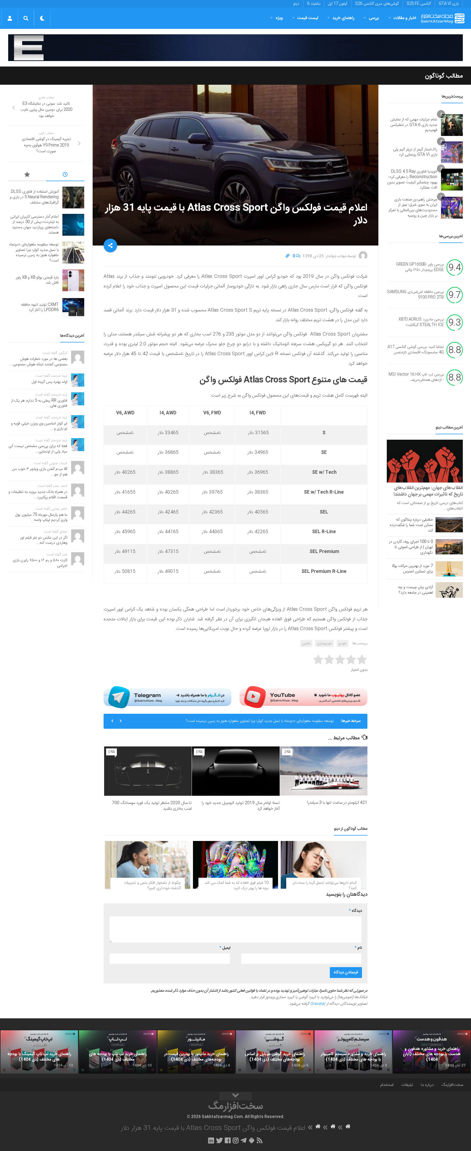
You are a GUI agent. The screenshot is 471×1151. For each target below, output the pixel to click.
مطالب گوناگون (444, 76)
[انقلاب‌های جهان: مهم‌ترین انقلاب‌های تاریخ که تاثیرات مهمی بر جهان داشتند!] (425, 461)
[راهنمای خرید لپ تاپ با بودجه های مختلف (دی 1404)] (117, 1052)
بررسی (374, 18)
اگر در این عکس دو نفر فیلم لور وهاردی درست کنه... (43, 540)
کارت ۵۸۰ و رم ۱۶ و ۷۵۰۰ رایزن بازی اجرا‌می (40, 563)
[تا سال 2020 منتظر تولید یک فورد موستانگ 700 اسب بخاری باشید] (148, 771)
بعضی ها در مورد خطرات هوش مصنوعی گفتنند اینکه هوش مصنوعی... (38, 362)
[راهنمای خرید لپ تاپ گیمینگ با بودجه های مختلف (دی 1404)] (39, 1052)
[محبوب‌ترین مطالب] (27, 175)
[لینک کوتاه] (287, 256)
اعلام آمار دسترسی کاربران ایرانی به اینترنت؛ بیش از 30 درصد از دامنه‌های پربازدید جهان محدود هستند (34, 225)
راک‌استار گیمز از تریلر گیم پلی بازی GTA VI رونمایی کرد (415, 152)
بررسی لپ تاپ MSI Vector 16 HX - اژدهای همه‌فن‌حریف (416, 378)
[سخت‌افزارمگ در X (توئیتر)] (219, 1140)
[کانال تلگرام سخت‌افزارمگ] (243, 1140)
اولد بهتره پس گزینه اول (49, 382)
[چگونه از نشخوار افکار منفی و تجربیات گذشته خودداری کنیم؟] (147, 865)
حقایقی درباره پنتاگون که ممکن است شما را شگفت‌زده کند (411, 525)
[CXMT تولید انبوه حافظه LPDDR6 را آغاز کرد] (73, 307)
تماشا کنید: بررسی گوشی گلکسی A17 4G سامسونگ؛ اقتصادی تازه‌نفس (416, 350)
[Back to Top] (235, 1096)
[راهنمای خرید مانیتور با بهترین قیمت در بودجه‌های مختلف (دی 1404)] (196, 1052)
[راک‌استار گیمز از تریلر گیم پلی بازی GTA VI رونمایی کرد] (452, 152)
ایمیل (224, 948)
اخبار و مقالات (405, 18)
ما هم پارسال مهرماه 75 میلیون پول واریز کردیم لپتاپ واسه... (41, 518)
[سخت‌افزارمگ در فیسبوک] (228, 1140)
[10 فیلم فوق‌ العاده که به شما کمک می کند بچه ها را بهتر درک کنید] (235, 865)
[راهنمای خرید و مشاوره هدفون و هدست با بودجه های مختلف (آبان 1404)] (431, 1052)
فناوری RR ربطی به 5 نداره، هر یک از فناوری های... (39, 403)
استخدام (387, 1085)
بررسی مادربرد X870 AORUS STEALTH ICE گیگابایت (421, 323)
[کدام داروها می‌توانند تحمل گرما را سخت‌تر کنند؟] (323, 865)
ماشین (306, 643)
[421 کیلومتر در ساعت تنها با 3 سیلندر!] (323, 770)
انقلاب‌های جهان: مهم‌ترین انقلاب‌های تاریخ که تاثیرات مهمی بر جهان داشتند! (428, 491)
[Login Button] (10, 18)
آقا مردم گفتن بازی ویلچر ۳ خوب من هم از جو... (39, 472)
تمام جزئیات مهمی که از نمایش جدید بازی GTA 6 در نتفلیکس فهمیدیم (413, 124)
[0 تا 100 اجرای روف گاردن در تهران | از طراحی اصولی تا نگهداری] (449, 546)
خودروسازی (324, 643)
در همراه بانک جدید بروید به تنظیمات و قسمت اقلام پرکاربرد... (37, 495)
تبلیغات (407, 1085)
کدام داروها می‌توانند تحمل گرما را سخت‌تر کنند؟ (325, 886)
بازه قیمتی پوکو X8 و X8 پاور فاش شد (37, 280)
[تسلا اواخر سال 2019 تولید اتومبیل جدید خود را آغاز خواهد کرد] (235, 771)
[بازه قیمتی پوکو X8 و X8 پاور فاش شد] (73, 280)
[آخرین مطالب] (65, 175)
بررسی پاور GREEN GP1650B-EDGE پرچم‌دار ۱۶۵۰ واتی (420, 268)
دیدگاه (355, 911)
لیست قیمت (307, 18)
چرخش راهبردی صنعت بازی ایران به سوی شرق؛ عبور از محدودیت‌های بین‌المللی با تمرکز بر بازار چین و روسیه (412, 207)
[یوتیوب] (303, 697)
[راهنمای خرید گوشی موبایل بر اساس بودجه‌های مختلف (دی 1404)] (274, 1052)
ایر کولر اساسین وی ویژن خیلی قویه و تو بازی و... (39, 426)
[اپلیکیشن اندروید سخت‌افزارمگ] (251, 1140)
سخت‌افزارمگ (452, 1085)
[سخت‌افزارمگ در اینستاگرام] (235, 1140)
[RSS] (259, 1140)
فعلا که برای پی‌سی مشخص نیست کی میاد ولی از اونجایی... (37, 449)
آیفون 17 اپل (337, 4)
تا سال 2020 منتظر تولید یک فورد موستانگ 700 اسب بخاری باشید (152, 806)
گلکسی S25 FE (419, 4)
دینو (296, 4)
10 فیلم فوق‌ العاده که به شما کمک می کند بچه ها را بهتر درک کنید (236, 886)
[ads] (235, 47)
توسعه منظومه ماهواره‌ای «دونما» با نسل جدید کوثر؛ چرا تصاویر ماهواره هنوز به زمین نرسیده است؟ (260, 721)
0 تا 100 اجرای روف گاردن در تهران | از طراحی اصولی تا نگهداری (411, 547)
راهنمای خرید (343, 18)
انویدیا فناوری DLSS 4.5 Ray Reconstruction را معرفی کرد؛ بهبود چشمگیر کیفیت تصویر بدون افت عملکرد (412, 179)
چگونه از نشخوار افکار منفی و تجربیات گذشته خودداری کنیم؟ (152, 886)
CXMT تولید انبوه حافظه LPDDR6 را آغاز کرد (40, 308)
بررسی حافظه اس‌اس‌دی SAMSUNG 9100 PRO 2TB (415, 295)
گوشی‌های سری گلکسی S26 (377, 4)
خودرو (342, 643)
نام (358, 948)
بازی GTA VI (449, 4)
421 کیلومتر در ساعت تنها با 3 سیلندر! (337, 802)
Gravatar (317, 1004)
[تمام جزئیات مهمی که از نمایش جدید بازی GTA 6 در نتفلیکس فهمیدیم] (452, 125)
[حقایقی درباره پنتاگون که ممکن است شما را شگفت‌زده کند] (449, 524)
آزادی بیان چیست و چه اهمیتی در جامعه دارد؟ (415, 590)
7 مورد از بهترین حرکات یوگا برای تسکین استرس (412, 569)
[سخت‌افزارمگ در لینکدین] (211, 1140)
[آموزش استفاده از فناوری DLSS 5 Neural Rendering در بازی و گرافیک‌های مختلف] (73, 197)
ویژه (279, 18)
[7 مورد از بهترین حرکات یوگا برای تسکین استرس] (449, 568)
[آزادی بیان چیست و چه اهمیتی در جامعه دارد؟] (449, 589)
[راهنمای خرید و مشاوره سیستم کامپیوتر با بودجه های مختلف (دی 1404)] (353, 1052)
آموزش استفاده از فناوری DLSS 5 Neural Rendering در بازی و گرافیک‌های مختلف (34, 197)
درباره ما (427, 1085)
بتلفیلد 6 (313, 4)
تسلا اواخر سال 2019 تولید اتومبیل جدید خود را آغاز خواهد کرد (241, 806)
